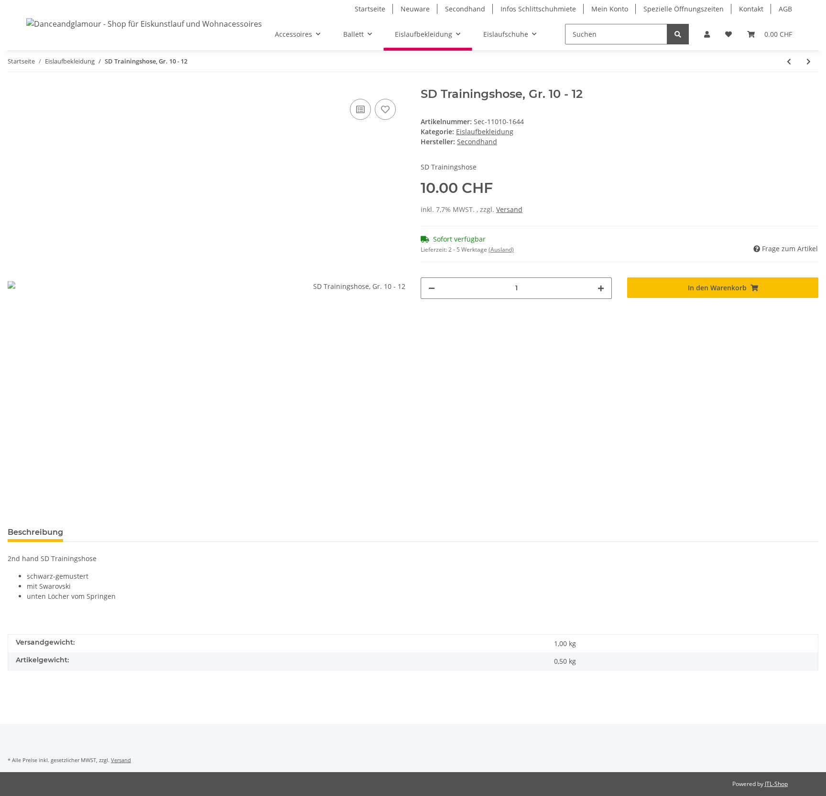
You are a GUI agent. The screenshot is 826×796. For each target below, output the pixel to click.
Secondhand (465, 8)
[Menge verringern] (431, 288)
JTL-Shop (776, 784)
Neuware (415, 8)
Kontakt (751, 8)
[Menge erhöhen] (600, 288)
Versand (509, 209)
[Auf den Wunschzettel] (385, 109)
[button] (706, 34)
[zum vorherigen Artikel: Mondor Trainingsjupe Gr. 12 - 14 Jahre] (789, 61)
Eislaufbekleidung (484, 131)
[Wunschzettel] (728, 34)
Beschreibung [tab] (35, 532)
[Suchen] (678, 34)
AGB (785, 8)
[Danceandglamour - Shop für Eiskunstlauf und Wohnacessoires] (144, 23)
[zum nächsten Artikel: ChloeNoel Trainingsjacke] (808, 61)
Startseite (370, 8)
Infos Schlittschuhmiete (538, 8)
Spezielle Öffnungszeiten (683, 8)
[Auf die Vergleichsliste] (360, 109)
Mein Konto (609, 8)
